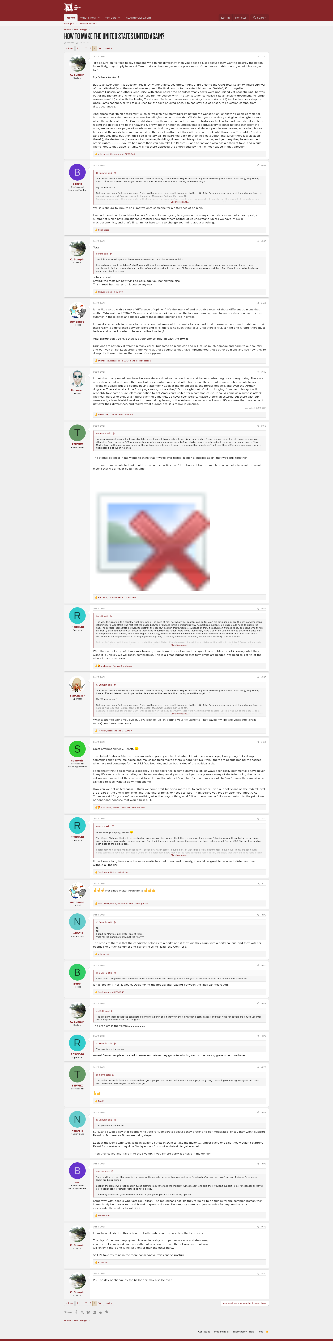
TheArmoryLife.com (137, 17)
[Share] (258, 56)
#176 (263, 1067)
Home (71, 17)
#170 (263, 818)
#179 (263, 1227)
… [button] (81, 48)
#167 (263, 608)
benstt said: (102, 253)
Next (107, 48)
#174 (264, 1003)
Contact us (204, 1331)
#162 (263, 165)
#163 (263, 241)
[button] (98, 17)
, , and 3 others (123, 807)
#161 (264, 56)
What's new (88, 17)
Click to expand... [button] (180, 201)
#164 (263, 303)
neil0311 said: (103, 1011)
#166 (263, 426)
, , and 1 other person (124, 361)
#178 (264, 1164)
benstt (70, 42)
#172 (264, 915)
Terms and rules (220, 1331)
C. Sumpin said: (104, 173)
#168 (263, 677)
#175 (264, 1036)
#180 (263, 1273)
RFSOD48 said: (104, 972)
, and (116, 154)
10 (99, 48)
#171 (264, 883)
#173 (264, 965)
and (110, 292)
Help (251, 1331)
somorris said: (103, 826)
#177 (264, 1112)
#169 (263, 742)
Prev (70, 48)
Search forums (88, 23)
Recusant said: (104, 433)
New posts (70, 23)
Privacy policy (239, 1331)
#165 (263, 372)
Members (110, 17)
